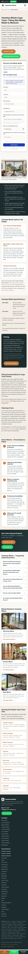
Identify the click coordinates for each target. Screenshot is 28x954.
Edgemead (4, 876)
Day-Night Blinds (5, 822)
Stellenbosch (6, 787)
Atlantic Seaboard (8, 742)
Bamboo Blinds (5, 836)
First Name (6, 87)
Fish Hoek (5, 771)
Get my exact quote (11, 363)
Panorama (3, 878)
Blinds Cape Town (5, 9)
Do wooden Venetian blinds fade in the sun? (12, 599)
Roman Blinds (4, 833)
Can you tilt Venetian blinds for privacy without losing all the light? (12, 587)
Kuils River (17, 737)
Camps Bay (10, 744)
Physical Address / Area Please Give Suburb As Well (13, 115)
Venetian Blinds (5, 827)
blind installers (5, 401)
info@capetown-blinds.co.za (8, 809)
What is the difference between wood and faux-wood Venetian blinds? (12, 563)
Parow (20, 735)
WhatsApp (13, 1)
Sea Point (5, 744)
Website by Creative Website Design (9, 944)
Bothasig (3, 873)
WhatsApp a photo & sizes (11, 56)
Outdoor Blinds (5, 840)
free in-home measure (7, 290)
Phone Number (7, 101)
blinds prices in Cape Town (15, 358)
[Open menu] (25, 5)
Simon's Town (11, 771)
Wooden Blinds (5, 838)
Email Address (6, 108)
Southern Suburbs (8, 722)
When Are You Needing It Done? (10, 126)
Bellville (10, 735)
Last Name (6, 94)
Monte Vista (4, 864)
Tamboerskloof (19, 753)
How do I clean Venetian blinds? (12, 593)
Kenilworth (15, 726)
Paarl (11, 787)
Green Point (21, 744)
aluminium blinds (13, 282)
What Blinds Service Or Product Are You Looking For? (14, 133)
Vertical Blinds (4, 831)
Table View (13, 762)
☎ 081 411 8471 (5, 1)
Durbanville (5, 735)
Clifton (15, 744)
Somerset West (6, 780)
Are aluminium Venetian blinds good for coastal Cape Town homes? (11, 572)
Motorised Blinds (5, 842)
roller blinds (10, 284)
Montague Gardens (7, 764)
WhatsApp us (7, 547)
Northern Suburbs (8, 733)
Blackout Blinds (5, 825)
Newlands (16, 724)
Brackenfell (15, 735)
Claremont (11, 724)
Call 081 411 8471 (8, 51)
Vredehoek (11, 755)
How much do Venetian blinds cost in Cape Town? (12, 580)
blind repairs (11, 429)
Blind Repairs (4, 845)
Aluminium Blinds (5, 829)
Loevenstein (4, 867)
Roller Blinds (4, 820)
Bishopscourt (9, 726)
